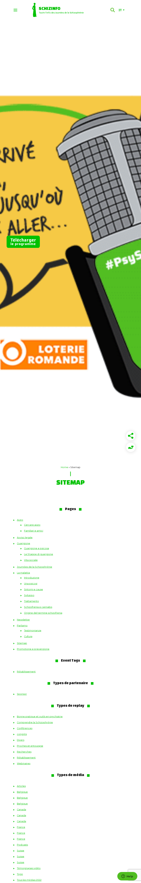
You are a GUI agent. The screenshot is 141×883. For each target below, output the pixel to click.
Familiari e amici (33, 530)
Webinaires (23, 763)
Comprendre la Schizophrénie (35, 722)
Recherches (24, 751)
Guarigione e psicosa (36, 548)
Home (64, 467)
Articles (21, 786)
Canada (21, 809)
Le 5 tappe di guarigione (38, 554)
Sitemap (22, 643)
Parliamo (22, 625)
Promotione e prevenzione (33, 649)
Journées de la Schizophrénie (34, 566)
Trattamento (31, 601)
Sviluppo (29, 595)
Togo (20, 874)
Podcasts (22, 844)
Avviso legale (24, 537)
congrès (22, 734)
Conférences (24, 728)
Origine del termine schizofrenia (43, 613)
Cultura (28, 636)
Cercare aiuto (32, 524)
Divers (20, 740)
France (21, 827)
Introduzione (31, 577)
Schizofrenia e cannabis (38, 607)
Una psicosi (30, 583)
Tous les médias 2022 (29, 880)
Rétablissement (26, 671)
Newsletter (23, 619)
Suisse (20, 850)
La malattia (23, 572)
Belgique (22, 792)
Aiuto (20, 520)
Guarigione (23, 543)
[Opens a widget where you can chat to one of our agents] (127, 876)
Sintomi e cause (33, 589)
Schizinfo (49, 8)
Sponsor (22, 694)
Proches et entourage (30, 746)
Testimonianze (32, 630)
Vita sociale (31, 560)
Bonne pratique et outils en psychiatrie (40, 716)
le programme (23, 242)
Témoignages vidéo (29, 868)
